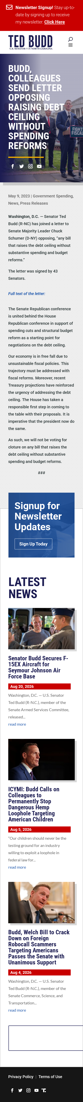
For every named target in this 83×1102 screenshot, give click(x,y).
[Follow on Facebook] (12, 164)
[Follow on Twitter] (21, 164)
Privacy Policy (20, 1076)
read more (17, 724)
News (13, 203)
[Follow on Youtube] (39, 164)
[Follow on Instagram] (30, 164)
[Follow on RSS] (43, 1090)
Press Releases (34, 203)
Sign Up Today (33, 543)
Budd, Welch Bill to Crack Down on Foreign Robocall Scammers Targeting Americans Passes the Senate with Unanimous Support (39, 947)
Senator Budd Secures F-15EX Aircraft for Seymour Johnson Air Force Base (38, 667)
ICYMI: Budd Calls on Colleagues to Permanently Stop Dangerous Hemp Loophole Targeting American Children (33, 804)
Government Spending (53, 196)
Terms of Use (50, 1076)
